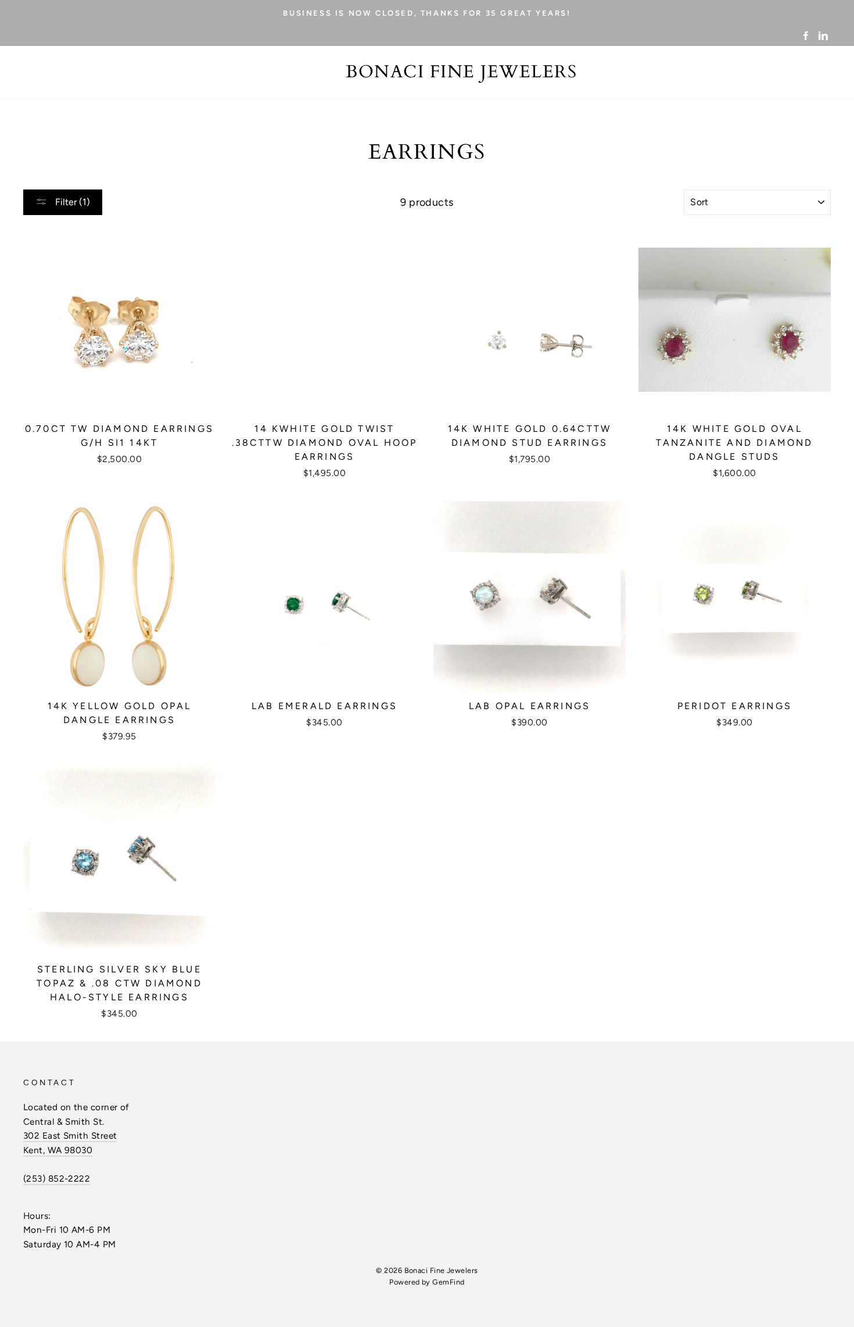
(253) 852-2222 (56, 1178)
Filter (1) (71, 202)
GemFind (448, 1282)
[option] (427, 13)
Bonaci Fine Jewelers (461, 72)
